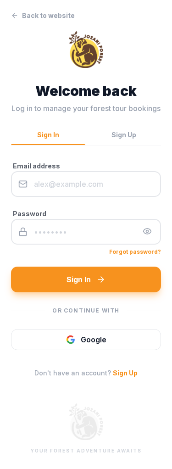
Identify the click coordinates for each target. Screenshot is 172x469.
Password (29, 214)
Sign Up (125, 373)
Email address (36, 166)
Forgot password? (135, 251)
